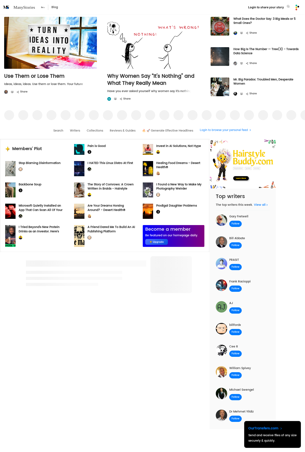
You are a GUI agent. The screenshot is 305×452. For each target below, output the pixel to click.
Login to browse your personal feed (224, 130)
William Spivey (240, 368)
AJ (231, 303)
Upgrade (158, 241)
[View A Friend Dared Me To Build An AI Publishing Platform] (79, 236)
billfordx (235, 325)
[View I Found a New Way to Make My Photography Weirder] (148, 190)
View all (260, 204)
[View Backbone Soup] (10, 190)
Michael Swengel (241, 389)
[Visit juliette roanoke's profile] (89, 152)
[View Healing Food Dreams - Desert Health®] (148, 168)
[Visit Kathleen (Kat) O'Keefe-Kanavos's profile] (158, 173)
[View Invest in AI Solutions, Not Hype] (148, 149)
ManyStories (24, 7)
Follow (235, 224)
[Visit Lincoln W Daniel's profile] (158, 152)
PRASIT (234, 259)
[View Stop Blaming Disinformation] (10, 168)
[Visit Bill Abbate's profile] (6, 92)
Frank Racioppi (240, 281)
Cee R (233, 346)
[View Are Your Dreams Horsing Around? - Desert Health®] (79, 211)
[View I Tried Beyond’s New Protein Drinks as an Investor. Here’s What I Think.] (10, 236)
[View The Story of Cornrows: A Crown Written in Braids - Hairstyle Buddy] (79, 190)
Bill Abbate (237, 238)
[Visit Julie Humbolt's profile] (235, 94)
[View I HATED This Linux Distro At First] (79, 168)
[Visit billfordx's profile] (20, 169)
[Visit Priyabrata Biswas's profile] (235, 63)
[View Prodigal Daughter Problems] (148, 211)
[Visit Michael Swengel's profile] (89, 169)
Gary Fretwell (238, 216)
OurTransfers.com (263, 428)
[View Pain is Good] (79, 149)
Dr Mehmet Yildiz (241, 411)
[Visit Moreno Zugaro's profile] (109, 99)
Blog (54, 7)
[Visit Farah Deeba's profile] (235, 33)
